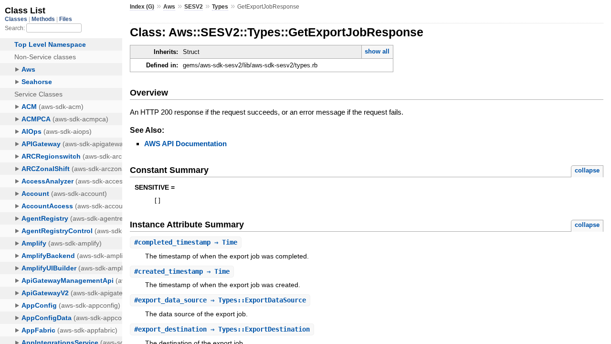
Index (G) (142, 6)
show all (377, 51)
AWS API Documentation (185, 144)
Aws (169, 6)
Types (220, 6)
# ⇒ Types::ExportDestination (222, 329)
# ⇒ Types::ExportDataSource (220, 300)
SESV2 (193, 6)
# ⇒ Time (185, 242)
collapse (587, 170)
